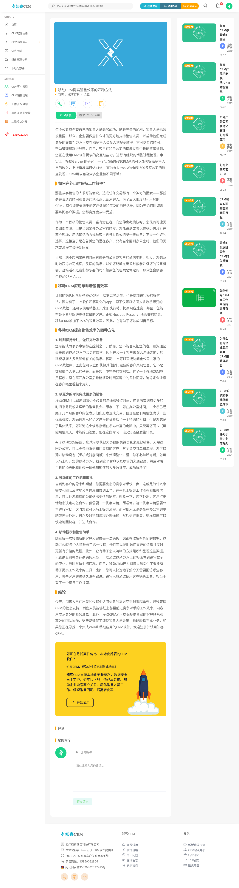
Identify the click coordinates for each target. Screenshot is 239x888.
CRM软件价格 (19, 33)
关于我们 (132, 865)
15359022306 (19, 134)
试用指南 (173, 6)
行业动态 (193, 855)
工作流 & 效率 (19, 104)
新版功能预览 (196, 845)
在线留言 (132, 860)
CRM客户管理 (19, 86)
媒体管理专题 (19, 59)
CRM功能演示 (19, 42)
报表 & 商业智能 (20, 113)
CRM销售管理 (19, 95)
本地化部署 (17, 68)
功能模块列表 (19, 121)
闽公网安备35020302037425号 (85, 867)
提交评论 (82, 801)
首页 (14, 24)
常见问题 (132, 855)
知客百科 (16, 51)
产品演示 (192, 6)
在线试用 (152, 6)
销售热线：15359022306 (82, 861)
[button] (206, 6)
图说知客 (193, 865)
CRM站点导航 (196, 850)
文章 (87, 94)
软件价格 (132, 850)
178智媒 (193, 860)
